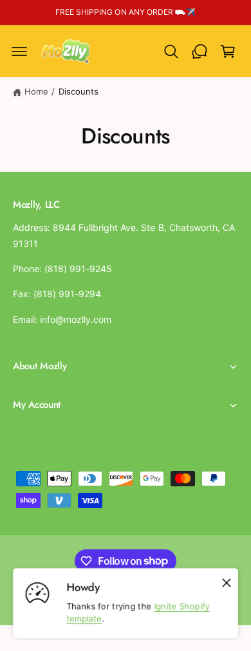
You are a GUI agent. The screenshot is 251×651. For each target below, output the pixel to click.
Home (36, 91)
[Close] (226, 583)
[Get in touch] (199, 51)
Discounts (78, 91)
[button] (19, 51)
